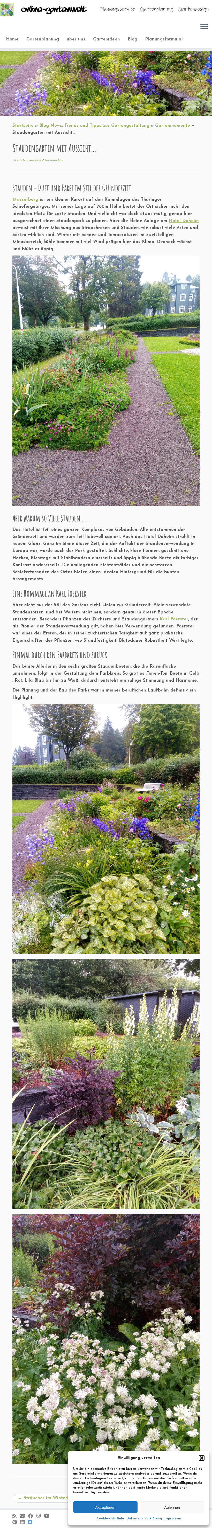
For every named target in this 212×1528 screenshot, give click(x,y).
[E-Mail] (24, 1516)
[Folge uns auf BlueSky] (31, 1522)
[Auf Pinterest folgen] (16, 1522)
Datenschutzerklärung (144, 1518)
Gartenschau (53, 160)
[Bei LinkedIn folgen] (24, 1522)
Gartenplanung (42, 39)
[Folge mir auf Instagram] (40, 1516)
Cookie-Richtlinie (110, 1518)
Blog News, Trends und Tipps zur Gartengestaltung (94, 125)
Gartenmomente (172, 125)
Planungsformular (164, 39)
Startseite (23, 125)
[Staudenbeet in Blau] (106, 951)
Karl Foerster (174, 619)
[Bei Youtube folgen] (48, 1516)
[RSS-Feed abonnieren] (16, 1516)
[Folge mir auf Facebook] (32, 1516)
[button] (201, 1458)
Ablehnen (172, 1507)
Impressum (172, 1518)
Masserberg (26, 199)
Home (12, 39)
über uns (76, 39)
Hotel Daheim (184, 221)
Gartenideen (106, 39)
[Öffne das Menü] (204, 27)
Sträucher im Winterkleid (48, 1498)
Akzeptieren (105, 1507)
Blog (132, 39)
